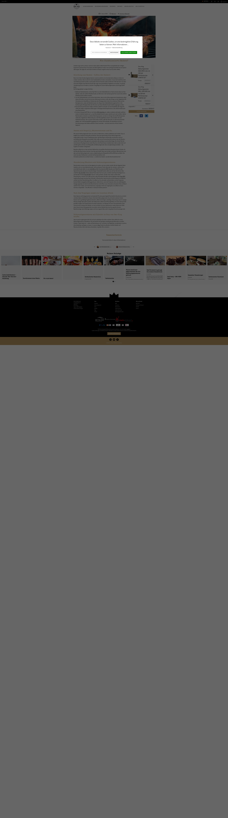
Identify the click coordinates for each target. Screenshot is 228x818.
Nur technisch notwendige (99, 52)
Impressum (108, 47)
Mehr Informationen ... (120, 44)
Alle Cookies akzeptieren (128, 52)
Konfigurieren (114, 52)
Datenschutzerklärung (117, 47)
